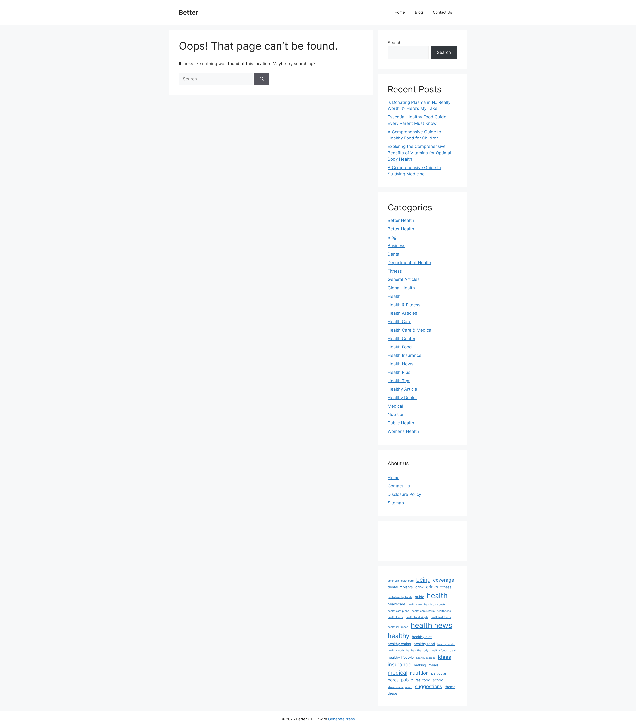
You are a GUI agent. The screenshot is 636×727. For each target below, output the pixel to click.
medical (397, 672)
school (438, 680)
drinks (432, 586)
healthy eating (399, 644)
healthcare (396, 604)
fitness (446, 587)
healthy (398, 636)
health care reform (423, 611)
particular (438, 673)
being (423, 579)
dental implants (400, 587)
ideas (444, 657)
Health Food (400, 347)
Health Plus (399, 372)
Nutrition (396, 414)
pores (393, 679)
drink (419, 587)
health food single (417, 617)
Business (396, 245)
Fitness (395, 271)
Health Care (399, 321)
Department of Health (409, 262)
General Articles (404, 279)
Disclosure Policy (404, 494)
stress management (400, 687)
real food (422, 680)
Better (188, 12)
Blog (419, 12)
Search (394, 42)
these (392, 693)
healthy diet (422, 637)
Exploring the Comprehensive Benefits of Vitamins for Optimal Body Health (419, 153)
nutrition (419, 673)
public (407, 679)
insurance (399, 664)
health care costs (435, 604)
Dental (394, 254)
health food (444, 611)
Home (400, 12)
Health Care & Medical (410, 330)
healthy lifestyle (401, 657)
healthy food (424, 644)
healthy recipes (426, 657)
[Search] (261, 79)
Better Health (401, 220)
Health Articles (402, 313)
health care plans (398, 611)
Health (394, 296)
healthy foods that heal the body (408, 650)
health (437, 595)
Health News (400, 363)
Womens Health (403, 431)
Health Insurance (404, 355)
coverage (443, 580)
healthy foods (446, 644)
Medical (395, 406)
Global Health (401, 287)
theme (450, 687)
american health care (401, 580)
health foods (395, 617)
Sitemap (396, 502)
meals (433, 665)
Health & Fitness (404, 304)
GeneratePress (341, 719)
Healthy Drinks (402, 397)
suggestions (428, 686)
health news (431, 625)
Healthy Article (402, 389)
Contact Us (442, 12)
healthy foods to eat (443, 650)
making (420, 665)
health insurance (398, 627)
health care (415, 604)
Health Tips (399, 380)
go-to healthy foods (400, 597)
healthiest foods (441, 617)
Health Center (401, 338)
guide (419, 597)
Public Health (401, 422)
